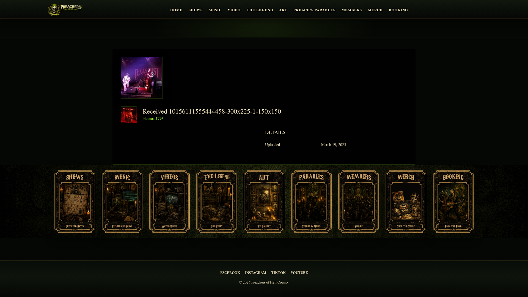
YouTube (299, 272)
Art (283, 9)
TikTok (278, 272)
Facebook (230, 272)
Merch (375, 9)
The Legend (260, 9)
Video (234, 9)
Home (176, 9)
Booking (398, 9)
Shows (196, 9)
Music (215, 9)
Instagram (255, 272)
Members (352, 9)
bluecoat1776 (153, 118)
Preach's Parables (314, 9)
